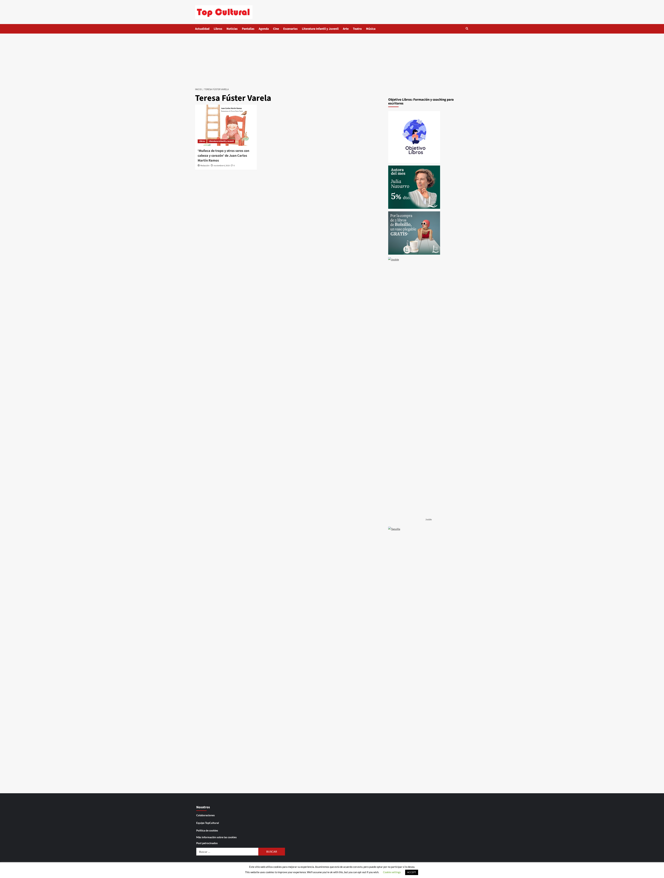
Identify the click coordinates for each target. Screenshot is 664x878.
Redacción (205, 165)
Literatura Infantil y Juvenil (320, 29)
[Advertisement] (332, 59)
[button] (467, 28)
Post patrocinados (207, 843)
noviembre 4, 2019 (222, 165)
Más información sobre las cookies (216, 837)
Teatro (357, 29)
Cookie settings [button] (392, 872)
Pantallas (248, 29)
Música (370, 29)
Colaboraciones (205, 815)
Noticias (232, 29)
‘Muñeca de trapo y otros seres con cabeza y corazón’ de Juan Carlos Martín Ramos (223, 155)
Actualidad (202, 29)
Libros (218, 29)
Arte (346, 29)
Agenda (264, 29)
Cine (276, 29)
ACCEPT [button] (411, 872)
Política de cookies (207, 830)
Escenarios (290, 29)
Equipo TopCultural (207, 822)
